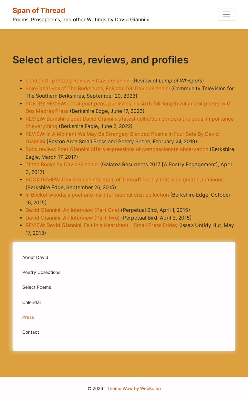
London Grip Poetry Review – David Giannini (78, 81)
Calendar (31, 302)
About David (35, 257)
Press (28, 317)
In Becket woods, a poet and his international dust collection (97, 195)
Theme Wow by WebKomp (134, 388)
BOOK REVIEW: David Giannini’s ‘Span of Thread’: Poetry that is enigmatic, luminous (124, 180)
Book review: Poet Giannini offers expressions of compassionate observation (117, 149)
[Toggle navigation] (226, 14)
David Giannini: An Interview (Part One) (72, 210)
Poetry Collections (41, 272)
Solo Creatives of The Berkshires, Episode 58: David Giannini (98, 88)
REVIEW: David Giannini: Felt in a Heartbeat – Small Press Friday (102, 225)
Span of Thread (39, 10)
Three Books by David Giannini (63, 164)
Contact (30, 332)
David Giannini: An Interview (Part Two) (73, 218)
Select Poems (36, 287)
